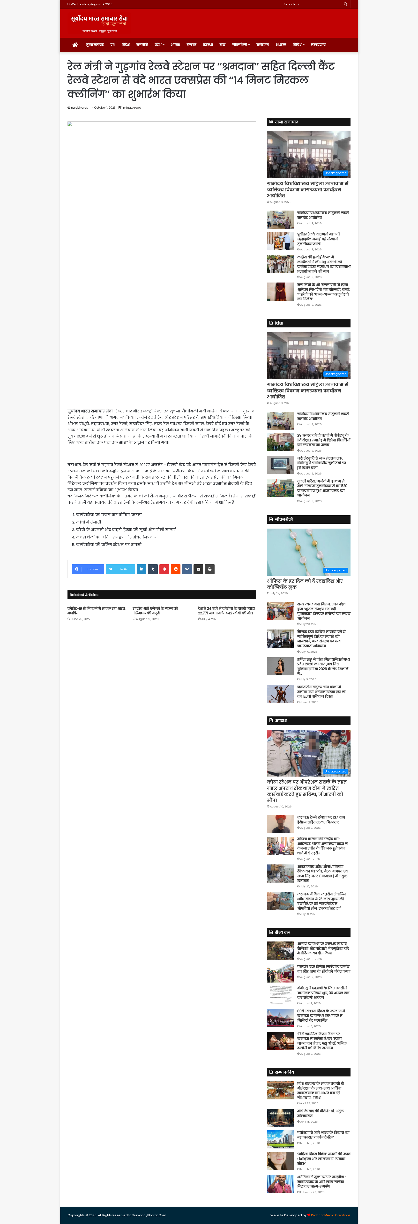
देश (113, 44)
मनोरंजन (262, 44)
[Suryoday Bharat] (99, 23)
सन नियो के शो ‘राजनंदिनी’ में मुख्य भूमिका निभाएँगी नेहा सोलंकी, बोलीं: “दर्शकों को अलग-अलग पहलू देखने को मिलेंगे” (323, 291)
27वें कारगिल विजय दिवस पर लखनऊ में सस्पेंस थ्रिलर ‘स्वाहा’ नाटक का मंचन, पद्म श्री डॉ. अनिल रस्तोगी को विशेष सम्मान (322, 1041)
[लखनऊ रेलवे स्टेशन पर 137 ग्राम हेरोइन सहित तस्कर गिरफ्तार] (280, 824)
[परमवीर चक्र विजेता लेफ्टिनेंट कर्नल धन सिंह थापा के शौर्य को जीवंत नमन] (280, 973)
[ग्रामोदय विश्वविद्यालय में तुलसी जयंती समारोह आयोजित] (280, 220)
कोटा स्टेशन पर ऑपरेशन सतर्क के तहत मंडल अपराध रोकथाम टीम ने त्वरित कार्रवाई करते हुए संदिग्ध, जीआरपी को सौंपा (307, 791)
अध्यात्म (281, 44)
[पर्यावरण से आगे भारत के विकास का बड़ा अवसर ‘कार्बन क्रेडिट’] (280, 1139)
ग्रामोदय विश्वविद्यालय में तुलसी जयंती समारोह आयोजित (323, 215)
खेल (222, 44)
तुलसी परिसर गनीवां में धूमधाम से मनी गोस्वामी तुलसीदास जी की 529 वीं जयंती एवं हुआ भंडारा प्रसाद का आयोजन (322, 488)
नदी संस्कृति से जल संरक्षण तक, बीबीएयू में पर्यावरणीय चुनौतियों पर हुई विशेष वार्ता (321, 463)
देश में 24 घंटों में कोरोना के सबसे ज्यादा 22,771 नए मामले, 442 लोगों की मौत (226, 611)
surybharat (79, 108)
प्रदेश (158, 44)
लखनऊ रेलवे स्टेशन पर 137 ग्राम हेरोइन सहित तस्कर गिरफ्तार (321, 820)
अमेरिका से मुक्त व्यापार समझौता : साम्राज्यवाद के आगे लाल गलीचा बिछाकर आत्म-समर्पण (321, 1181)
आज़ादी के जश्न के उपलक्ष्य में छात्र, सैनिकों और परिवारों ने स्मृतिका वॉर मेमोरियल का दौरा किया (323, 948)
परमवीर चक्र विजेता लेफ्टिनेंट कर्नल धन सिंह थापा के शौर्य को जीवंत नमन (323, 969)
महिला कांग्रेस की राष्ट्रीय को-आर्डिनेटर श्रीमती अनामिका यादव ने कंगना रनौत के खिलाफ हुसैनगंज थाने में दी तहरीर (322, 846)
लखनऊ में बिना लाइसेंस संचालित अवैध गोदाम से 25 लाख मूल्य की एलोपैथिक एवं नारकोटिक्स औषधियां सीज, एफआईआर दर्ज (321, 901)
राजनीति (142, 44)
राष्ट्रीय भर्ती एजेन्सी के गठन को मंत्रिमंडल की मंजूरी (155, 611)
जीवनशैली (239, 44)
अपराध (175, 44)
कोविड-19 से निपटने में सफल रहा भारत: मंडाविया (96, 611)
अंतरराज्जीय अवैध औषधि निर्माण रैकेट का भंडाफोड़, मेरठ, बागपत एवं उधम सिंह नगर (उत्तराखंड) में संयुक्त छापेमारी (322, 873)
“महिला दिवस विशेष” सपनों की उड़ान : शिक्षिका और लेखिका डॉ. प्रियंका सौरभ (324, 1159)
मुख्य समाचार (95, 44)
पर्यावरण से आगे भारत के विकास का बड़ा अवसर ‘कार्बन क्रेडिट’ (323, 1135)
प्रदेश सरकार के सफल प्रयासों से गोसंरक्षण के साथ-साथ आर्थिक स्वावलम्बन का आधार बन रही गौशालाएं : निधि (320, 1090)
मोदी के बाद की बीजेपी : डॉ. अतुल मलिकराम (320, 1113)
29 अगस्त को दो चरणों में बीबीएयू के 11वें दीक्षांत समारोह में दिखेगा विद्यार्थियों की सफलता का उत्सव (324, 440)
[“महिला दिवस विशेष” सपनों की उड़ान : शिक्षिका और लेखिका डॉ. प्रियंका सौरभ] (280, 1161)
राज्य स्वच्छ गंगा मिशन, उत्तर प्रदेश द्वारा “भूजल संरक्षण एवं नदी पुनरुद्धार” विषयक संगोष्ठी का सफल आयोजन (324, 611)
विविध (297, 44)
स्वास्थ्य (208, 44)
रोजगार (191, 44)
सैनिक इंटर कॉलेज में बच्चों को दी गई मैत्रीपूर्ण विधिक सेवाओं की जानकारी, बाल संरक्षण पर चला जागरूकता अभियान (321, 638)
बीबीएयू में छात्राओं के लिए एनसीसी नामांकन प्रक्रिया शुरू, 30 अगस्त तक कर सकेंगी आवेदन (323, 993)
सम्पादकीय (318, 44)
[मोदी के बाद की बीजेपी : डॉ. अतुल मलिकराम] (280, 1118)
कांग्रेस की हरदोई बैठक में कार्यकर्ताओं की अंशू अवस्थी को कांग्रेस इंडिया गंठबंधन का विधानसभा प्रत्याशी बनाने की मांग (324, 264)
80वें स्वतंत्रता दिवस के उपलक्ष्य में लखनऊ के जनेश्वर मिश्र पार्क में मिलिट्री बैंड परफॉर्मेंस (321, 1016)
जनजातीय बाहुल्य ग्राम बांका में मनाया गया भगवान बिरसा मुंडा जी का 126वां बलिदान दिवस (321, 692)
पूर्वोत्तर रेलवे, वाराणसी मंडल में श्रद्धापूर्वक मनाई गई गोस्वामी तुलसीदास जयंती (318, 239)
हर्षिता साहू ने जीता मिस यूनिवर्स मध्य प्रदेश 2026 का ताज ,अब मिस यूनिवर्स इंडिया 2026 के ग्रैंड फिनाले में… (323, 666)
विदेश (126, 44)
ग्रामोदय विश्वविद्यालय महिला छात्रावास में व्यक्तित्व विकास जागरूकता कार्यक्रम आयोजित (307, 190)
